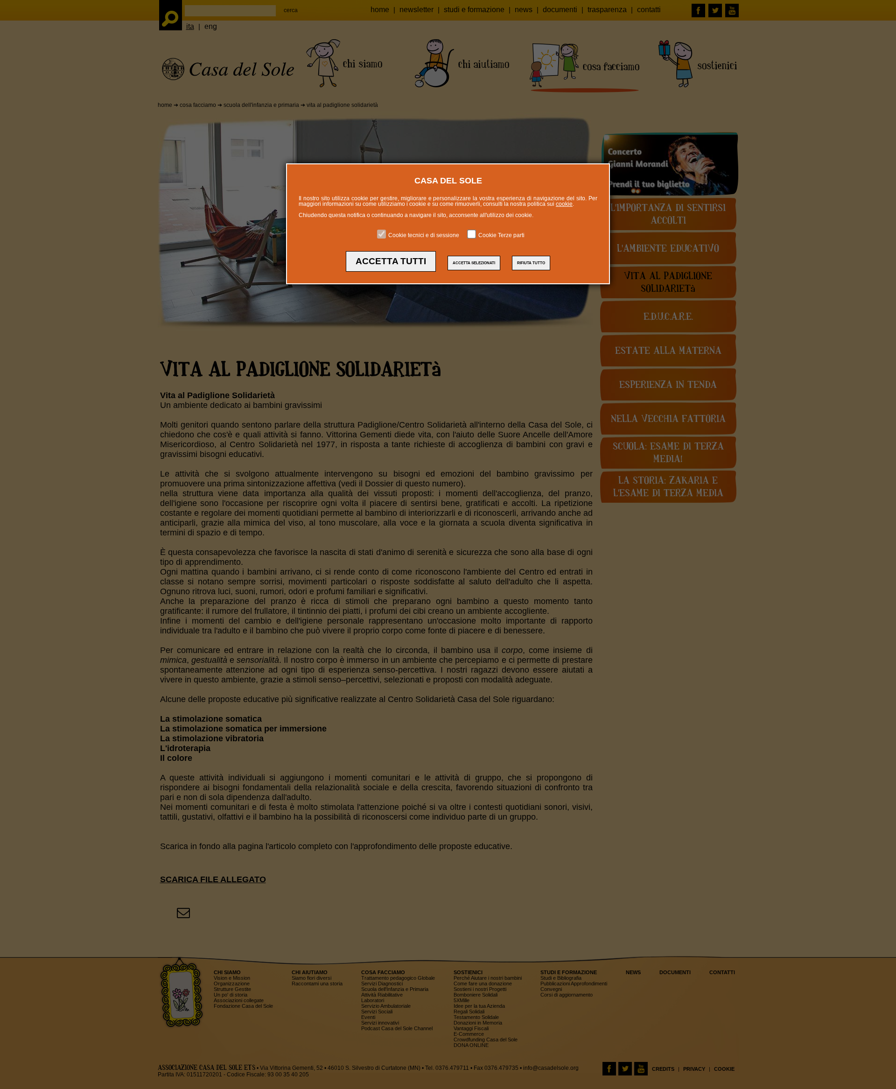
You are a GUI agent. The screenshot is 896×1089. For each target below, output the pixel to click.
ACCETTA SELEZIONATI (474, 263)
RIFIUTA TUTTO (531, 263)
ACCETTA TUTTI (391, 261)
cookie (564, 204)
